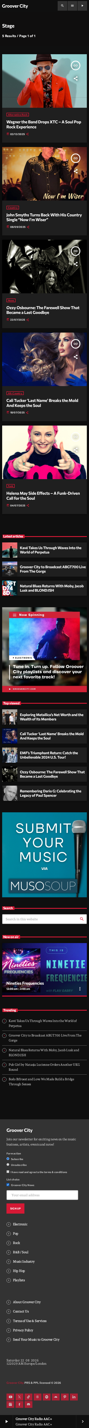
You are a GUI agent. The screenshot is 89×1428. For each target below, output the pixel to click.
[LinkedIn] (74, 1397)
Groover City (19, 1130)
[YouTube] (10, 1397)
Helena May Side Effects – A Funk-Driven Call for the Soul (43, 496)
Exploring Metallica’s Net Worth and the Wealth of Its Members (51, 717)
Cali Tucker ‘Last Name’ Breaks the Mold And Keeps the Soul (42, 403)
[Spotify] (47, 1397)
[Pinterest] (65, 1397)
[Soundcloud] (56, 1397)
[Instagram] (10, 1404)
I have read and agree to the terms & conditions (39, 1171)
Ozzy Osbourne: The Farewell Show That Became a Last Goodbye (42, 310)
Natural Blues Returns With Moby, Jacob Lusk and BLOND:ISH (52, 588)
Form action (13, 1153)
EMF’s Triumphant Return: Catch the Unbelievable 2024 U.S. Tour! (49, 755)
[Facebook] (19, 1404)
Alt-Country (15, 393)
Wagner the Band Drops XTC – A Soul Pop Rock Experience (43, 124)
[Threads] (37, 1397)
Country (12, 207)
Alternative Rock (17, 114)
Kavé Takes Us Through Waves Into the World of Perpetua (50, 550)
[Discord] (28, 1404)
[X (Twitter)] (19, 1397)
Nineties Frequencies (25, 983)
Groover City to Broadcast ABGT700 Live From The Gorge (53, 569)
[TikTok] (28, 1397)
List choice (13, 1179)
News (11, 300)
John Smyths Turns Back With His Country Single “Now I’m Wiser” (44, 217)
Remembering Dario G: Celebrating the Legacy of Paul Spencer (50, 793)
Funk (10, 486)
